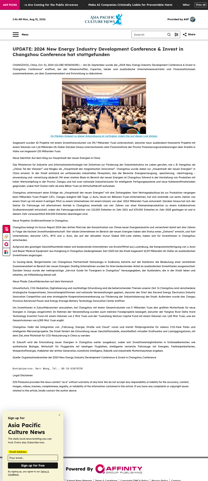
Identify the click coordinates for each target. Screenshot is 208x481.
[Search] (169, 34)
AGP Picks (10, 4)
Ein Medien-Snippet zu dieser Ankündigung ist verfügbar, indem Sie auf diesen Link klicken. (104, 136)
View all (200, 4)
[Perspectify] (6, 236)
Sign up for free (33, 465)
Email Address (17, 451)
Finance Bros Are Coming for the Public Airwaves (43, 5)
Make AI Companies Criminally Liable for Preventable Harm (130, 5)
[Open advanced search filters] (176, 34)
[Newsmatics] (6, 252)
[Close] (59, 415)
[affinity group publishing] (6, 244)
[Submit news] (6, 229)
